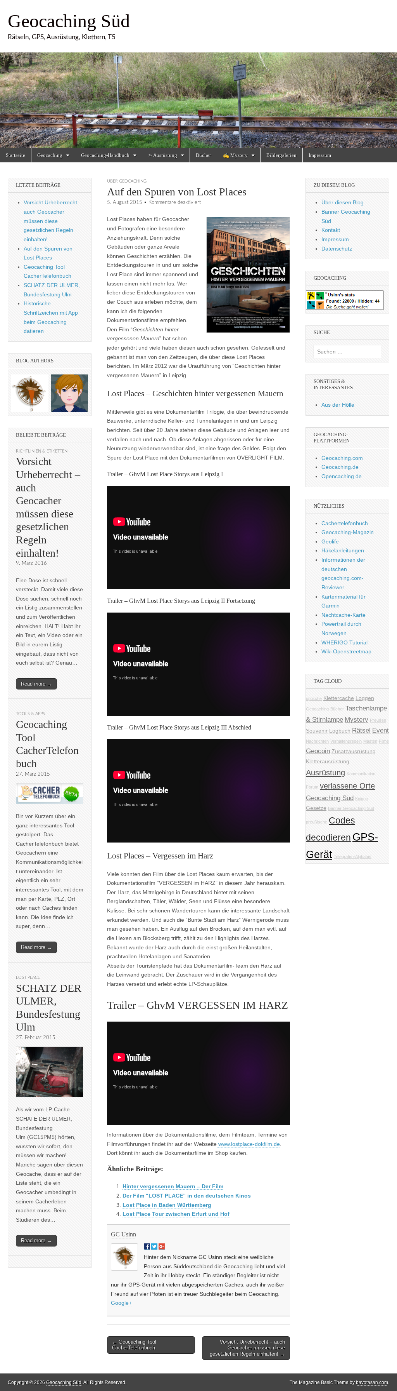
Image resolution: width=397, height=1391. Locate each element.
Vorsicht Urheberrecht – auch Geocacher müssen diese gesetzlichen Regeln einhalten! (53, 220)
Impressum (320, 155)
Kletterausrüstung (327, 761)
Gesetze (316, 808)
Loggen (365, 698)
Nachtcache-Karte (343, 615)
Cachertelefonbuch (344, 523)
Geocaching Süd (69, 20)
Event (380, 730)
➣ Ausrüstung (162, 155)
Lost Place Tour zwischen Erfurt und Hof (176, 1214)
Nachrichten (317, 741)
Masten (370, 741)
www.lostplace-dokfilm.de (248, 1144)
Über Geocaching (127, 181)
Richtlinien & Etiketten (41, 451)
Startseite (15, 155)
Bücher (203, 155)
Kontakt (330, 230)
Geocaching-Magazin (347, 532)
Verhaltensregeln (346, 741)
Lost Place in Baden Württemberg (167, 1205)
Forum (312, 787)
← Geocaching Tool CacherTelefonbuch (134, 1345)
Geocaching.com (342, 458)
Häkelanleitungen (342, 550)
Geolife (330, 541)
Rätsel (361, 730)
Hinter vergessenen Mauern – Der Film (173, 1186)
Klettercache (338, 698)
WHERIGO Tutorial (344, 642)
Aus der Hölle (337, 405)
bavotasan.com (372, 1382)
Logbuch (339, 731)
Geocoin (318, 751)
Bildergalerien (281, 155)
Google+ (121, 1303)
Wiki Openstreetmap (346, 651)
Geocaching (49, 155)
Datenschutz (336, 248)
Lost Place (28, 977)
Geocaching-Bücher (325, 709)
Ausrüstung (325, 772)
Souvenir (317, 731)
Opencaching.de (341, 476)
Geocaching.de (340, 467)
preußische (316, 822)
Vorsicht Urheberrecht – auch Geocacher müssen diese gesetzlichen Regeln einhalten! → (247, 1348)
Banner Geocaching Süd (351, 808)
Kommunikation (361, 773)
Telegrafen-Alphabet (352, 856)
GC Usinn (123, 1234)
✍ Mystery (235, 155)
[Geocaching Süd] (198, 74)
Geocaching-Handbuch (105, 155)
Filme (384, 741)
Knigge (361, 798)
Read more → (36, 684)
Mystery (356, 719)
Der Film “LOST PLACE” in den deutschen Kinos (187, 1196)
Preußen (378, 720)
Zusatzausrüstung (353, 751)
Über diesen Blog (342, 202)
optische (314, 698)
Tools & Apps (30, 714)
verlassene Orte (347, 786)
